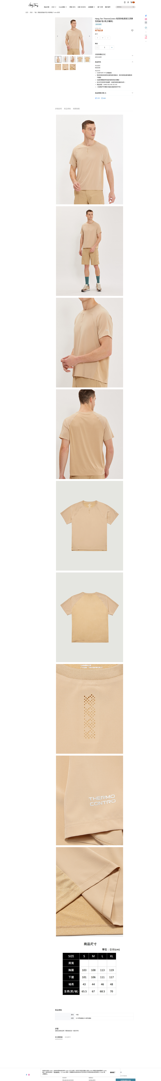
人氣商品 (146, 37)
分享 (98, 98)
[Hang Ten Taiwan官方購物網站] (33, 5)
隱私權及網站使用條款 (68, 1080)
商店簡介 (64, 1077)
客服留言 (91, 1077)
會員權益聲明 (92, 1080)
